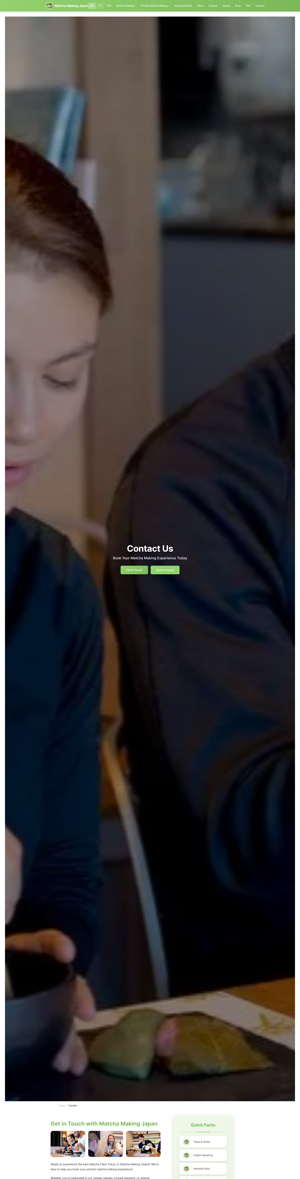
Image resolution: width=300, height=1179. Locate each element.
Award (226, 5)
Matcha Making (125, 5)
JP (100, 5)
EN (92, 5)
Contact (260, 5)
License (213, 5)
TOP (108, 5)
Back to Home (165, 569)
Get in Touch (134, 569)
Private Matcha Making (154, 5)
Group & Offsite (183, 5)
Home (62, 1105)
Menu (200, 5)
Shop (238, 5)
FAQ (248, 5)
